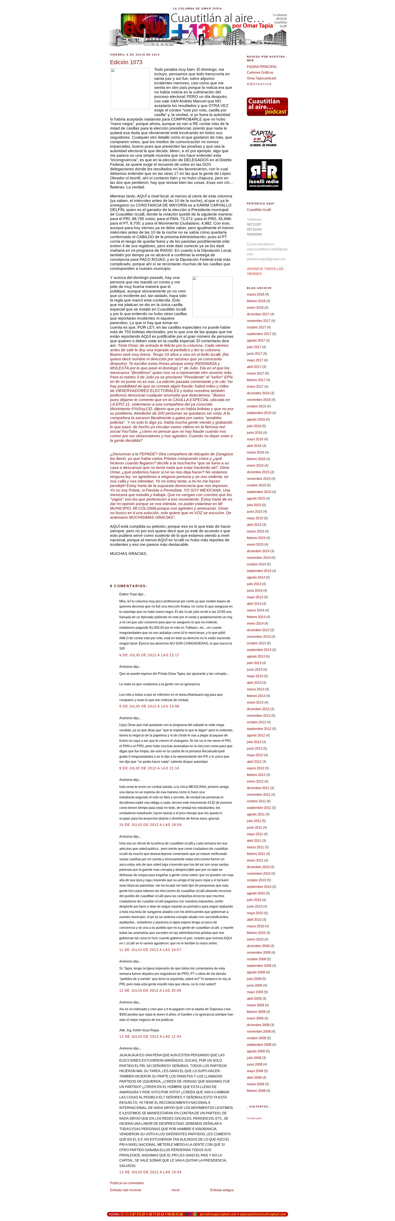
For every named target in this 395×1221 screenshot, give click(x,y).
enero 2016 (255, 465)
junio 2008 (254, 1064)
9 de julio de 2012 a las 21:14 (149, 768)
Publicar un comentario (127, 1183)
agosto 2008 (256, 1051)
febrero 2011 (256, 854)
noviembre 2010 (259, 873)
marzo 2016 (255, 452)
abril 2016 (254, 446)
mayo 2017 (255, 360)
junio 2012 (254, 748)
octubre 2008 (256, 1038)
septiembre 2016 (259, 413)
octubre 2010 (256, 880)
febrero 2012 (256, 775)
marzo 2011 (255, 847)
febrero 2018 (256, 301)
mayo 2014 (255, 597)
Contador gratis (254, 1118)
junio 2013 (254, 669)
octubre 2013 (256, 643)
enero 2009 (255, 1018)
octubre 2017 (256, 327)
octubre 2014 (256, 564)
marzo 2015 (255, 531)
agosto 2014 (256, 577)
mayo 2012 (255, 755)
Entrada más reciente (125, 1190)
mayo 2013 (255, 676)
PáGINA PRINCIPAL (262, 66)
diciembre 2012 (258, 709)
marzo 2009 (255, 1005)
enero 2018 (255, 307)
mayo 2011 (255, 834)
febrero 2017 (256, 380)
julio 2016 (254, 426)
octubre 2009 (256, 959)
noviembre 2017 (259, 320)
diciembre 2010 (258, 867)
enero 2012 (255, 781)
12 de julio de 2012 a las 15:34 (150, 1172)
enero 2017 (255, 386)
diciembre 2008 (258, 1025)
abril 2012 (254, 761)
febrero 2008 (256, 1090)
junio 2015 (254, 511)
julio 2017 (254, 347)
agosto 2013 (256, 656)
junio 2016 (254, 432)
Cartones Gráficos (260, 72)
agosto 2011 (256, 814)
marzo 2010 (255, 926)
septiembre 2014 (259, 571)
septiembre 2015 (259, 492)
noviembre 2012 (259, 715)
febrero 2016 (256, 459)
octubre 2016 (256, 406)
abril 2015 (254, 524)
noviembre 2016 (259, 399)
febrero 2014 (256, 617)
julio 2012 (254, 742)
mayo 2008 (255, 1071)
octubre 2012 (256, 722)
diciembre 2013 (258, 630)
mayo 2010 (255, 913)
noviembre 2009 (259, 952)
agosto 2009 (256, 972)
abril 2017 (254, 367)
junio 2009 (254, 985)
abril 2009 (254, 998)
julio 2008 (254, 1058)
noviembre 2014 (259, 557)
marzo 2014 (255, 610)
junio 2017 (254, 353)
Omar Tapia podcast (261, 78)
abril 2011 (254, 840)
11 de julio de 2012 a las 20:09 (150, 990)
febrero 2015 (256, 538)
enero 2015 (255, 544)
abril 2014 (254, 603)
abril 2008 (254, 1077)
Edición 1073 (126, 62)
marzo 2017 (255, 373)
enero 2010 (255, 939)
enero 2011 (255, 860)
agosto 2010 (256, 893)
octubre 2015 (256, 485)
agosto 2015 (256, 498)
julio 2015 (254, 505)
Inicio (176, 1190)
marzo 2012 (255, 768)
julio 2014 (254, 584)
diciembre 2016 (258, 393)
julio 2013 (254, 663)
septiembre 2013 (259, 650)
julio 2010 (254, 900)
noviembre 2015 (259, 478)
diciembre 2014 (258, 551)
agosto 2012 (256, 735)
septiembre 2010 (259, 886)
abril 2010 (254, 919)
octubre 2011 (256, 801)
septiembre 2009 (259, 965)
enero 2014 (255, 623)
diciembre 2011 (258, 788)
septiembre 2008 (259, 1044)
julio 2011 (254, 821)
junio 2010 (254, 906)
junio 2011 (254, 827)
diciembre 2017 (258, 314)
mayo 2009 (255, 992)
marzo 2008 (255, 1084)
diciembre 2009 (258, 946)
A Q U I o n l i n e (259, 84)
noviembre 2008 (259, 1031)
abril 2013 (254, 682)
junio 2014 (254, 590)
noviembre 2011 (258, 794)
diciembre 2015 (258, 472)
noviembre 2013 (259, 636)
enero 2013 (255, 702)
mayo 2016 (255, 439)
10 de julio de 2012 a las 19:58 (150, 825)
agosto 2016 (256, 419)
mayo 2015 (255, 518)
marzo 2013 (255, 689)
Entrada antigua (222, 1190)
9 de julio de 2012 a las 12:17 (149, 655)
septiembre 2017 (259, 334)
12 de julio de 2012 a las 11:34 (150, 1036)
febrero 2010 (256, 933)
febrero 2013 (256, 696)
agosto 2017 (256, 340)
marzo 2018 (255, 294)
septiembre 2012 (259, 729)
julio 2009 (254, 979)
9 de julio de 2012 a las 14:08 (149, 706)
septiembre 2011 (259, 807)
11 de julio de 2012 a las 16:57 (150, 950)
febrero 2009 (256, 1011)
